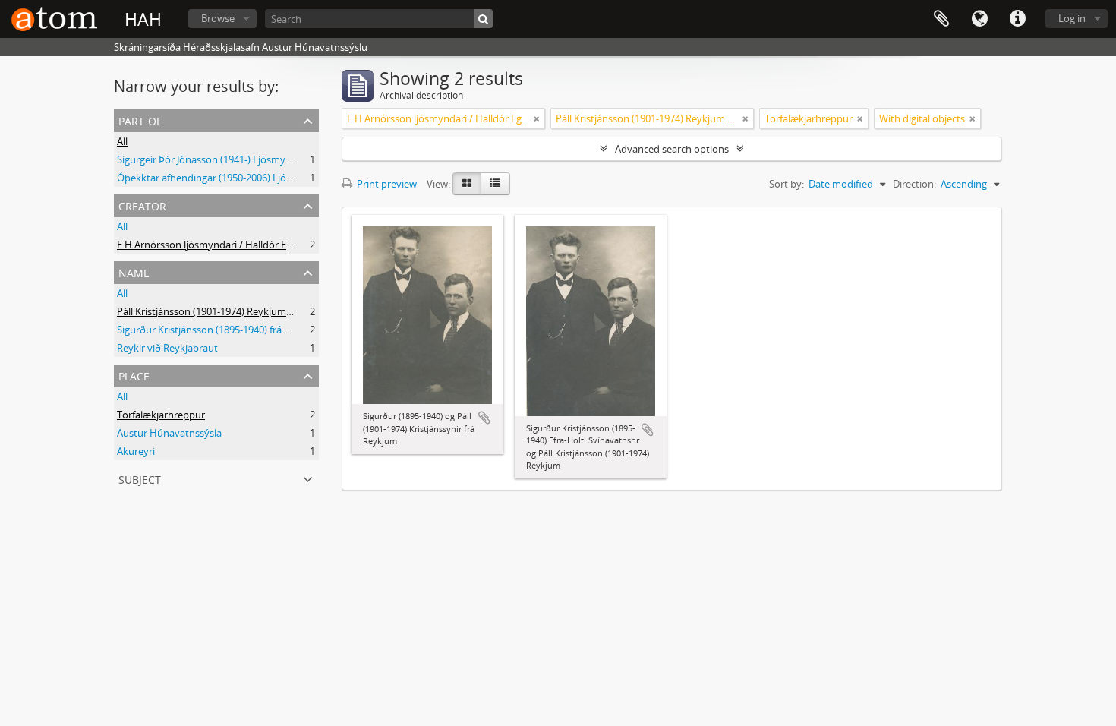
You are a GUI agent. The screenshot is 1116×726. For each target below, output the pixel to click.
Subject (139, 478)
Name (134, 271)
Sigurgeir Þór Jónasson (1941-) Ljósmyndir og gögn (229, 159)
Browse (218, 18)
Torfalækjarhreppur (161, 414)
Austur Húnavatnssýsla (169, 433)
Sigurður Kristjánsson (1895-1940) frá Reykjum (220, 329)
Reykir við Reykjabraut (167, 348)
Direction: (914, 184)
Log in (1072, 18)
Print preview (386, 184)
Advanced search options (672, 149)
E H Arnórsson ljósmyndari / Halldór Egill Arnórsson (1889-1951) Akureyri (279, 244)
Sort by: (786, 184)
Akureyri (136, 451)
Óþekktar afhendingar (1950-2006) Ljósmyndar (221, 178)
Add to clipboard (484, 417)
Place (134, 375)
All (122, 141)
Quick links (1017, 19)
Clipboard (941, 19)
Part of (140, 119)
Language (979, 19)
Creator (142, 204)
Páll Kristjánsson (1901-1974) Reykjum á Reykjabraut (234, 311)
